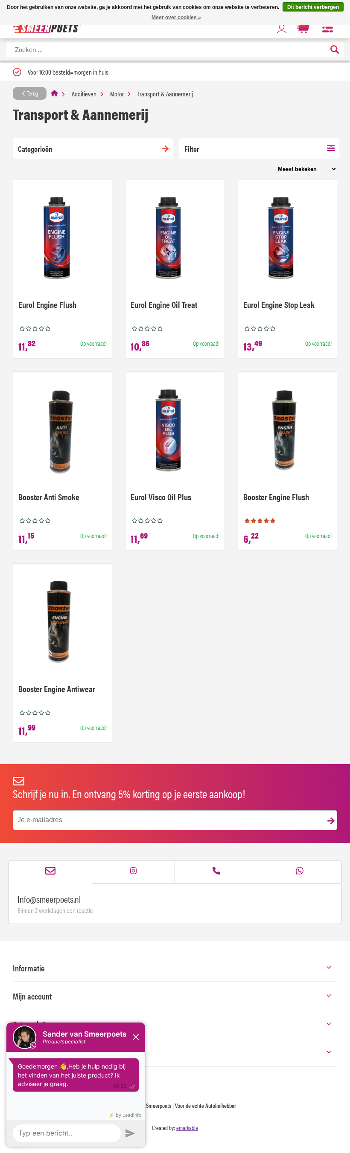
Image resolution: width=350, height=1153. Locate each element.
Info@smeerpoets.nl (49, 898)
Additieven (84, 93)
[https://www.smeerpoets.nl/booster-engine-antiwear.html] (62, 623)
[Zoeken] (334, 50)
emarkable (187, 1127)
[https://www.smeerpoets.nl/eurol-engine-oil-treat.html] (175, 239)
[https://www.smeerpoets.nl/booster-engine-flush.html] (287, 431)
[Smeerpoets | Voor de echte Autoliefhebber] (47, 28)
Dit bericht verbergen (313, 7)
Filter (191, 148)
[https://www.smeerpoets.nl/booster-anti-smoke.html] (62, 431)
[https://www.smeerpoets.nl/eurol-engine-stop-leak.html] (287, 239)
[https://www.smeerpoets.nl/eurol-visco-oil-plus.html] (175, 431)
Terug (32, 93)
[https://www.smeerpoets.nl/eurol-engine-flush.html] (62, 239)
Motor (117, 93)
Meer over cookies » (176, 17)
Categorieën (35, 148)
